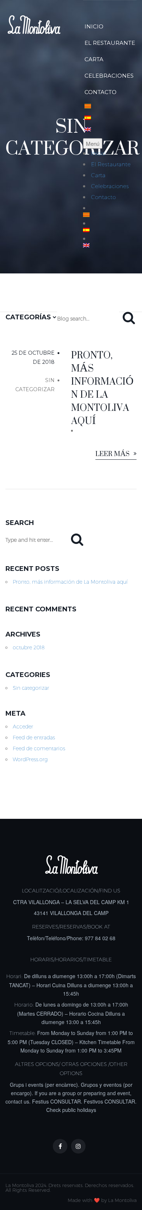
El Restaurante (109, 42)
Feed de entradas (34, 737)
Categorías (29, 317)
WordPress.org (30, 759)
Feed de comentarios (39, 748)
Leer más (113, 454)
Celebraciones (109, 75)
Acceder (23, 726)
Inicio (93, 26)
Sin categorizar (31, 688)
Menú (92, 143)
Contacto (100, 92)
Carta (93, 59)
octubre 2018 (29, 647)
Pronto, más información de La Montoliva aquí (70, 582)
